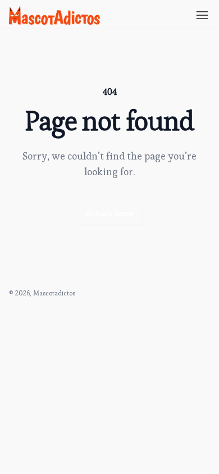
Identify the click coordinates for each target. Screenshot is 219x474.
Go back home (109, 213)
